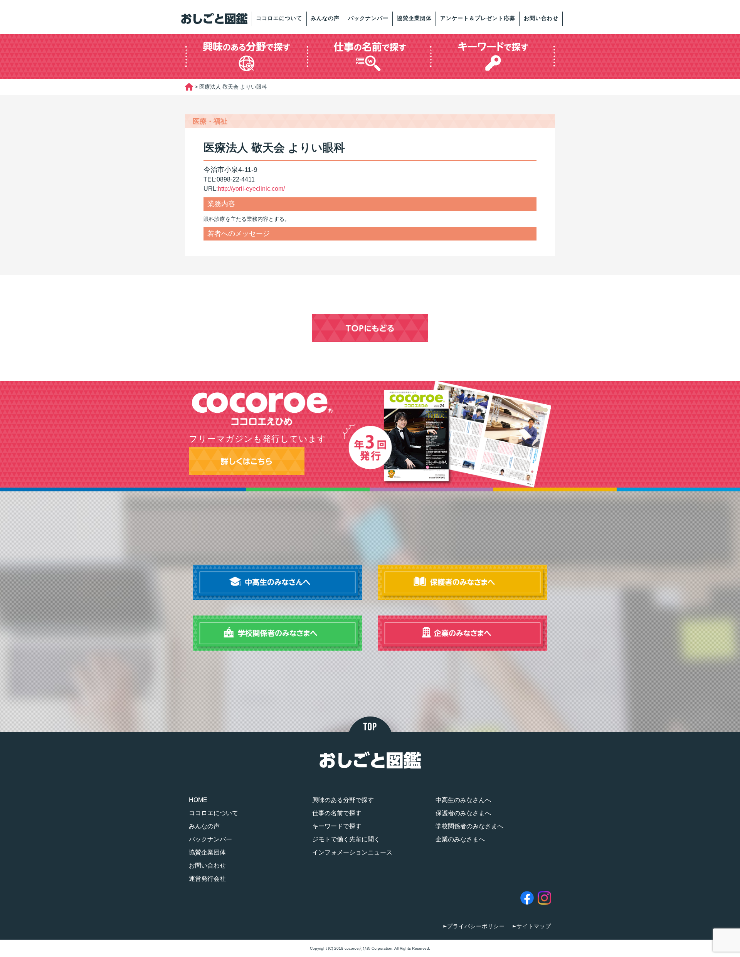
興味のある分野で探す (343, 800)
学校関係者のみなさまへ (469, 826)
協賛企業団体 (414, 18)
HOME (198, 800)
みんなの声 (325, 18)
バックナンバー (368, 18)
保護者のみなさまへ (463, 813)
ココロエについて (279, 18)
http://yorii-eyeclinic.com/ (251, 188)
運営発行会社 (207, 878)
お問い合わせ (541, 18)
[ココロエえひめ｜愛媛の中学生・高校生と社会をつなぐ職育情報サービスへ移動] (189, 87)
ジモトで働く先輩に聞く (346, 839)
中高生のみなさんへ (463, 800)
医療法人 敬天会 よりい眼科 (274, 147)
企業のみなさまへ (460, 839)
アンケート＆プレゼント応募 (477, 18)
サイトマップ (533, 926)
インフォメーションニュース (352, 852)
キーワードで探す (337, 826)
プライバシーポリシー (476, 926)
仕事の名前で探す (337, 813)
